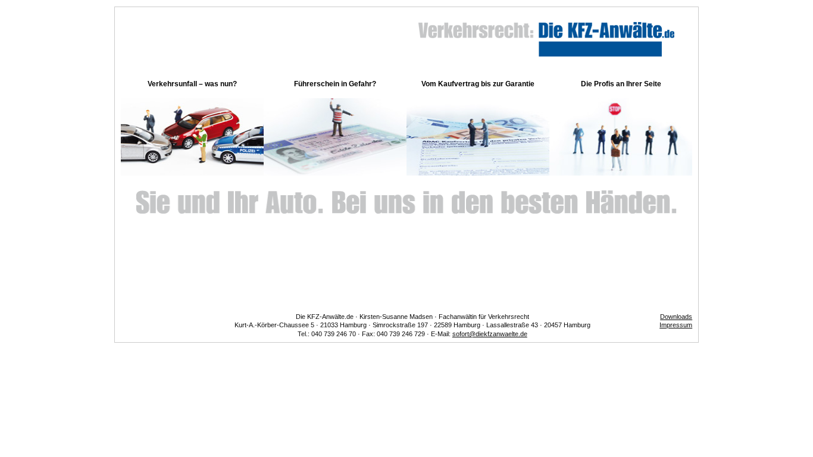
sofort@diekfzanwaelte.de (489, 333)
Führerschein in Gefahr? (335, 84)
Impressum (675, 324)
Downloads (676, 316)
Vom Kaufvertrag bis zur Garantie (477, 84)
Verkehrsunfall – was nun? (192, 84)
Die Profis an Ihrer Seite (621, 84)
